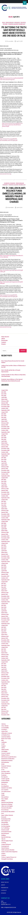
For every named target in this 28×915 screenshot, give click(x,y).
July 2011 (3, 707)
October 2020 (4, 518)
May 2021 (3, 505)
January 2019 (4, 554)
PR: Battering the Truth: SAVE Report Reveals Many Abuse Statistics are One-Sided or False (14, 31)
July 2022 (3, 479)
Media (3, 795)
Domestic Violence (9, 183)
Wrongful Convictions (7, 859)
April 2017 (4, 589)
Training (23, 22)
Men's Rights (4, 799)
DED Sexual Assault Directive (8, 757)
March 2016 (4, 612)
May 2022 (3, 483)
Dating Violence (5, 755)
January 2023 (4, 468)
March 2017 (4, 590)
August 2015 (4, 625)
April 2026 (4, 397)
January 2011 (4, 713)
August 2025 (4, 412)
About (3, 338)
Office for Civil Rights (7, 806)
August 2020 (4, 521)
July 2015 (3, 627)
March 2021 (4, 508)
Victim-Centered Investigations (9, 851)
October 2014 (4, 643)
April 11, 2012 (20, 41)
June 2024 (3, 437)
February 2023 (5, 466)
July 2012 (3, 685)
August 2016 (4, 603)
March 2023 (4, 465)
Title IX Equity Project (7, 840)
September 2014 (5, 645)
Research (17, 22)
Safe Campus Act (5, 820)
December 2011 (5, 698)
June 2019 (3, 547)
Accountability (5, 727)
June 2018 (3, 567)
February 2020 (5, 532)
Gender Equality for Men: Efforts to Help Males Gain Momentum (13, 375)
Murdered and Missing (7, 802)
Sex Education (5, 824)
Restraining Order (6, 819)
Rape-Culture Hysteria (7, 815)
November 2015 (5, 620)
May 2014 (3, 651)
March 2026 (4, 399)
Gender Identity (5, 780)
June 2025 (3, 415)
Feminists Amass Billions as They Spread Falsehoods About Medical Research (11, 380)
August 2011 (4, 705)
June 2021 (3, 503)
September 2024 (5, 432)
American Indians (5, 736)
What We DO (5, 337)
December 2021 (5, 492)
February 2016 (5, 614)
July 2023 (3, 457)
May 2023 (3, 461)
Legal (2, 793)
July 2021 (3, 501)
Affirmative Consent (6, 733)
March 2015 (4, 634)
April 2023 (4, 463)
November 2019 (5, 538)
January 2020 (4, 534)
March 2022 (4, 487)
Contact (3, 342)
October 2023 (4, 452)
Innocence (4, 784)
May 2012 (3, 689)
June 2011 (3, 709)
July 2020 (3, 523)
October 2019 (4, 539)
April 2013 (4, 669)
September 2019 (5, 541)
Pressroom (4, 340)
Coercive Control (5, 753)
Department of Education (7, 758)
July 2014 (3, 649)
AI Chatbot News (5, 735)
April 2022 (4, 485)
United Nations (5, 848)
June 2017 (3, 585)
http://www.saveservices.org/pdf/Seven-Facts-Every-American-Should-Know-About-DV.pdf (12, 125)
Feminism (3, 775)
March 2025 (4, 421)
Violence (5, 184)
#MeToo (3, 724)
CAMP (3, 744)
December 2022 (5, 470)
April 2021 (4, 507)
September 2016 (5, 601)
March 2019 (4, 552)
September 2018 (5, 561)
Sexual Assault (5, 830)
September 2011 (5, 704)
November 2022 (5, 472)
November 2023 (5, 450)
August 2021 (4, 499)
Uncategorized (5, 846)
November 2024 (5, 428)
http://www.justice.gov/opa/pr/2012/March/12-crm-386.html (11, 256)
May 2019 (3, 549)
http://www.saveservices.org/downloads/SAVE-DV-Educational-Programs (11, 78)
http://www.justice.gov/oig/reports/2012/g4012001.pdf (11, 271)
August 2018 (4, 563)
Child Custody (5, 749)
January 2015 (4, 638)
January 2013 (4, 674)
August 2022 (4, 477)
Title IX (3, 839)
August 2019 (4, 543)
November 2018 (5, 558)
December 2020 (5, 514)
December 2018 (5, 556)
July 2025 (3, 414)
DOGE (2, 764)
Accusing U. (4, 729)
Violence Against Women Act (16, 24)
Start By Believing (5, 837)
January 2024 (4, 446)
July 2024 (3, 435)
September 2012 (5, 682)
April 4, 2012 (19, 207)
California (4, 742)
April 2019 (4, 550)
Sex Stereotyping (5, 826)
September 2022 (5, 476)
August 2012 (4, 683)
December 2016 (5, 596)
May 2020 (3, 527)
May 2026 (3, 395)
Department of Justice (7, 760)
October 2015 (4, 621)
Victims (5, 24)
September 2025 (5, 410)
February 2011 (5, 711)
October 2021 (4, 496)
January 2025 (4, 425)
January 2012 (4, 696)
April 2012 (4, 691)
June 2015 (3, 629)
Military (3, 800)
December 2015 (5, 618)
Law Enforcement (5, 791)
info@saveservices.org (10, 907)
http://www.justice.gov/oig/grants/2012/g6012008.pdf (11, 282)
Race (2, 813)
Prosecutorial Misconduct (8, 811)
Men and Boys (4, 797)
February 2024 (5, 445)
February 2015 (5, 636)
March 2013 (4, 671)
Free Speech (4, 777)
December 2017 (5, 576)
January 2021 (4, 512)
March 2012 (4, 693)
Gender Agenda (5, 778)
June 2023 (3, 459)
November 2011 (5, 700)
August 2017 (4, 581)
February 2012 (5, 694)
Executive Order (5, 771)
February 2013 (5, 673)
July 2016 (3, 605)
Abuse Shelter (5, 726)
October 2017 (4, 578)
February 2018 (5, 572)
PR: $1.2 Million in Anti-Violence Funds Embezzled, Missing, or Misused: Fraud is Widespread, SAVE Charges (14, 195)
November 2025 (5, 406)
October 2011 (4, 702)
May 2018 (3, 569)
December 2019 (5, 536)
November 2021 (5, 494)
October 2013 (4, 658)
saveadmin (11, 41)
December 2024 (5, 426)
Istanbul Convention (6, 788)
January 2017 (4, 594)
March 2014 (4, 652)
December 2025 (5, 404)
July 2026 (3, 392)
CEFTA (3, 747)
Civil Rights (4, 751)
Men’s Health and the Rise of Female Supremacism (10, 370)
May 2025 (3, 417)
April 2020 (4, 528)
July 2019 (3, 545)
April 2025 (4, 419)
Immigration (4, 782)
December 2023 (5, 448)
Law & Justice (4, 789)
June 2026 (3, 394)
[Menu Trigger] (25, 3)
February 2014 (5, 654)
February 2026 (5, 401)
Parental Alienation (6, 808)
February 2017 (5, 592)
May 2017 (3, 587)
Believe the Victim (6, 738)
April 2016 (4, 611)
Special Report (5, 833)
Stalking (3, 835)
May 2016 (3, 609)
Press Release (10, 22)
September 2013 (5, 660)
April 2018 (4, 570)
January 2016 (4, 616)
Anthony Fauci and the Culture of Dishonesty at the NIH (13, 366)
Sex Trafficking (5, 828)
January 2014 (4, 656)
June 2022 (3, 481)
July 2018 (3, 565)
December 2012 (5, 676)
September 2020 (5, 519)
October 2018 (4, 559)
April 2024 (4, 441)
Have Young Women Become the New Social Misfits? (12, 361)
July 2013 (3, 663)
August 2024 (4, 434)
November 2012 (5, 678)
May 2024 (3, 439)
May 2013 (3, 667)
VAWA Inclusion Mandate (7, 850)
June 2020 (3, 525)
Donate (3, 344)
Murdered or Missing (6, 804)
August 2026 (4, 390)
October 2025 (4, 408)
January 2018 (4, 574)
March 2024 (4, 443)
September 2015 (5, 623)
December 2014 (5, 640)
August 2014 (4, 647)
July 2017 (3, 583)
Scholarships (4, 822)
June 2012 (3, 687)
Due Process (4, 768)
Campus (3, 746)
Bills (3, 22)
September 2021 (5, 497)
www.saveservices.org (5, 327)
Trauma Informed (6, 844)
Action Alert (4, 731)
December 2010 (5, 714)
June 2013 (3, 665)
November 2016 (5, 598)
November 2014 (5, 642)
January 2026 (4, 403)
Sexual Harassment (6, 831)
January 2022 (4, 490)
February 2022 (5, 488)
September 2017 (5, 580)
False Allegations (5, 773)
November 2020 (5, 516)
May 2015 (3, 631)
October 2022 (4, 474)
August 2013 (4, 662)
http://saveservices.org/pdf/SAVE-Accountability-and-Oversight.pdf (8, 139)
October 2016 (4, 600)
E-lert (2, 769)
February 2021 (5, 510)
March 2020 (4, 530)
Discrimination (5, 762)
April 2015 (4, 632)
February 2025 (5, 423)
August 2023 (4, 456)
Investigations (5, 786)
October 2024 (4, 430)
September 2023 (5, 454)
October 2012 (4, 680)
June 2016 (3, 607)
